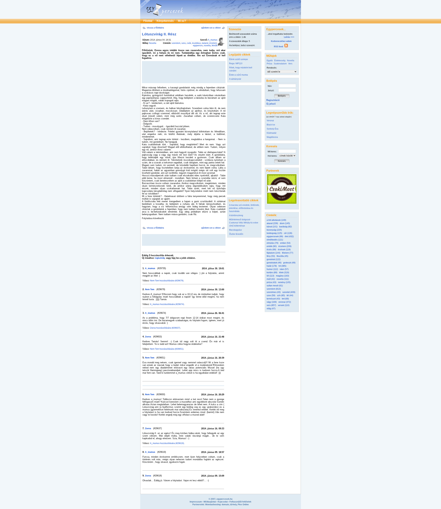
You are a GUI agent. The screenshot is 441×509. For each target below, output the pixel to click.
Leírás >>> (289, 37)
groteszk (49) (289, 262)
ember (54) (285, 243)
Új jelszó (271, 103)
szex (183, 43)
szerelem (176, 43)
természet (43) (273, 299)
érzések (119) (284, 249)
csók (189, 43)
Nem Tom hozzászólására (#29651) (166, 349)
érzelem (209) (284, 246)
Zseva (148, 336)
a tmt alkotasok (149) (276, 220)
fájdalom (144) (273, 253)
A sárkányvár (235, 79)
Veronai (270, 120)
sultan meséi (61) (275, 285)
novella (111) (283, 279)
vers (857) (271, 305)
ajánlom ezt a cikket (211, 28)
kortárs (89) (272, 272)
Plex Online (243, 504)
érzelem (213, 43)
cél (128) (288, 233)
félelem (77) (287, 253)
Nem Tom (149, 289)
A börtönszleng (236, 215)
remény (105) (284, 282)
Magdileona (272, 137)
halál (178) (272, 266)
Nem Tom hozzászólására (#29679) (166, 280)
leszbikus (196, 43)
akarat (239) (272, 223)
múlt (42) (271, 279)
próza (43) (271, 282)
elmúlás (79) (272, 243)
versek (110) (283, 305)
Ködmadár (271, 133)
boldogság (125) (274, 233)
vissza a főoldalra (155, 28)
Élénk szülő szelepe (238, 59)
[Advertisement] (183, 240)
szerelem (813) (274, 289)
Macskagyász (235, 230)
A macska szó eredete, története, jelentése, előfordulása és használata (244, 208)
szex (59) (271, 295)
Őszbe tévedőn (236, 234)
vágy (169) (272, 302)
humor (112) (272, 269)
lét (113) (270, 276)
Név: (270, 86)
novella (207, 45)
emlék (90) (272, 246)
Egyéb (270, 60)
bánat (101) (272, 226)
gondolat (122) (273, 259)
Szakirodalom (280, 63)
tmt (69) (285, 299)
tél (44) (290, 295)
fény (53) (271, 256)
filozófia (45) (282, 256)
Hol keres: (272, 156)
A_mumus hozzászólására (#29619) (167, 443)
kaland (205, 43)
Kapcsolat (223, 502)
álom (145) (285, 223)
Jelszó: (271, 90)
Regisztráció (273, 100)
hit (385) (282, 266)
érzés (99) (271, 249)
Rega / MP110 (235, 63)
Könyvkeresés (165, 20)
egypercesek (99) (275, 236)
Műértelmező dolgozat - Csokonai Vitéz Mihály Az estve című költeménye (243, 222)
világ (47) (271, 308)
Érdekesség (279, 60)
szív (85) (281, 295)
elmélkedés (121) (275, 240)
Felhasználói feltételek (240, 502)
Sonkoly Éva (272, 129)
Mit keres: (272, 151)
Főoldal (147, 20)
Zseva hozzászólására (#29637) (165, 328)
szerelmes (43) (274, 292)
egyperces (198, 45)
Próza (269, 63)
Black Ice (271, 124)
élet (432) (289, 236)
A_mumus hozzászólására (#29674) (167, 304)
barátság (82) (285, 226)
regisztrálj (160, 258)
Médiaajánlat (210, 502)
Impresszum (196, 502)
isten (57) (284, 269)
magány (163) (282, 276)
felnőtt (214, 45)
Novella (152, 43)
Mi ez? (182, 20)
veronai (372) (284, 302)
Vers (290, 63)
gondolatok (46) (274, 262)
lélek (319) (284, 272)
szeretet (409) (288, 292)
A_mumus (212, 40)
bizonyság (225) (274, 230)
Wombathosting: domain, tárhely (221, 504)
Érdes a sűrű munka (238, 75)
